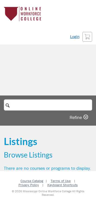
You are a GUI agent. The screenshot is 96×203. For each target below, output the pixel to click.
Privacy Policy (28, 185)
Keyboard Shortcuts (62, 185)
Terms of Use (61, 180)
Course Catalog (31, 180)
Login (74, 36)
